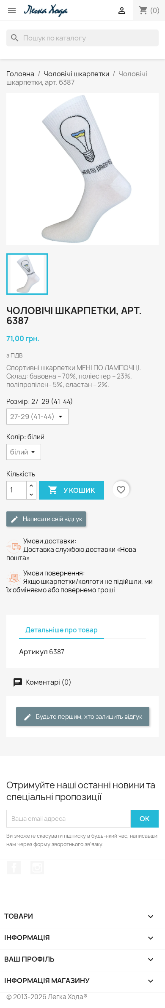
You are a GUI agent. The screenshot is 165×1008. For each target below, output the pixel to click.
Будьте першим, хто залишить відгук (88, 716)
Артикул (33, 652)
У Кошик (71, 490)
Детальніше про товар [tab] (61, 630)
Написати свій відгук (52, 519)
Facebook (14, 867)
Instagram (37, 867)
